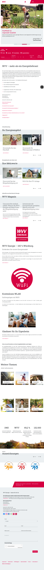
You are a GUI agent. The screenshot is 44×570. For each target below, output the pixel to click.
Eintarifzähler (16, 53)
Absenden (35, 551)
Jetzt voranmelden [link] (6, 186)
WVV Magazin (16, 561)
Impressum (4, 561)
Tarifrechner (5, 498)
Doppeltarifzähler (25, 53)
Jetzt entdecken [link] (5, 152)
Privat (3, 53)
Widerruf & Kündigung (6, 563)
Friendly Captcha (20, 547)
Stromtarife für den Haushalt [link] (7, 105)
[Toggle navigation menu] (32, 1)
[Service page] (25, 2)
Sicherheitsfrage (8, 543)
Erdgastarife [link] (4, 115)
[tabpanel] (22, 24)
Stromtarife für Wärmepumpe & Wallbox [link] (10, 108)
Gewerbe (9, 53)
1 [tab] (17, 45)
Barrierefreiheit (24, 561)
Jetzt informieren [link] (25, 184)
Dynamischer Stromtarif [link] (6, 110)
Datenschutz (10, 561)
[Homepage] (6, 1)
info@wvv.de (5, 504)
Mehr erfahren (5, 218)
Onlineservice (5, 103)
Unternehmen (34, 561)
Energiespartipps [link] (5, 117)
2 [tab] (22, 45)
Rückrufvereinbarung (6, 102)
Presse (29, 561)
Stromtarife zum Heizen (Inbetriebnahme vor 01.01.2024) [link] (13, 112)
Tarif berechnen (40, 56)
